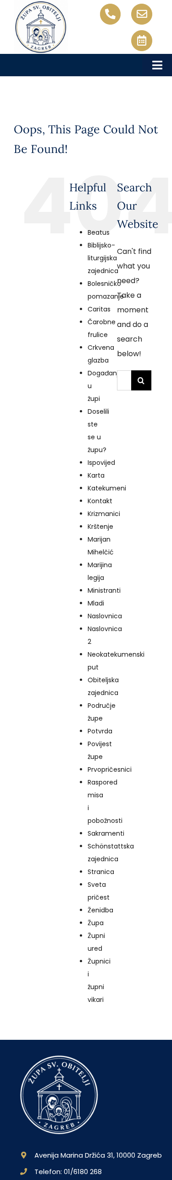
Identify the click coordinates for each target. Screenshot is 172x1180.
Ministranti (104, 590)
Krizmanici (104, 513)
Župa (96, 922)
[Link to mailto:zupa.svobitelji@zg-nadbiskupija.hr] (141, 14)
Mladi (96, 603)
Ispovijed (101, 462)
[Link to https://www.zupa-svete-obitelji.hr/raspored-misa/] (141, 40)
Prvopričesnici (110, 769)
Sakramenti (106, 833)
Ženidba (100, 910)
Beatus (99, 232)
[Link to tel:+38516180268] (110, 14)
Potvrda (100, 731)
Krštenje (100, 526)
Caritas (99, 309)
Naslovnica (105, 616)
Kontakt (100, 501)
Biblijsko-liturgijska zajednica (103, 258)
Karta (96, 475)
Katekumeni (107, 488)
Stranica (101, 871)
